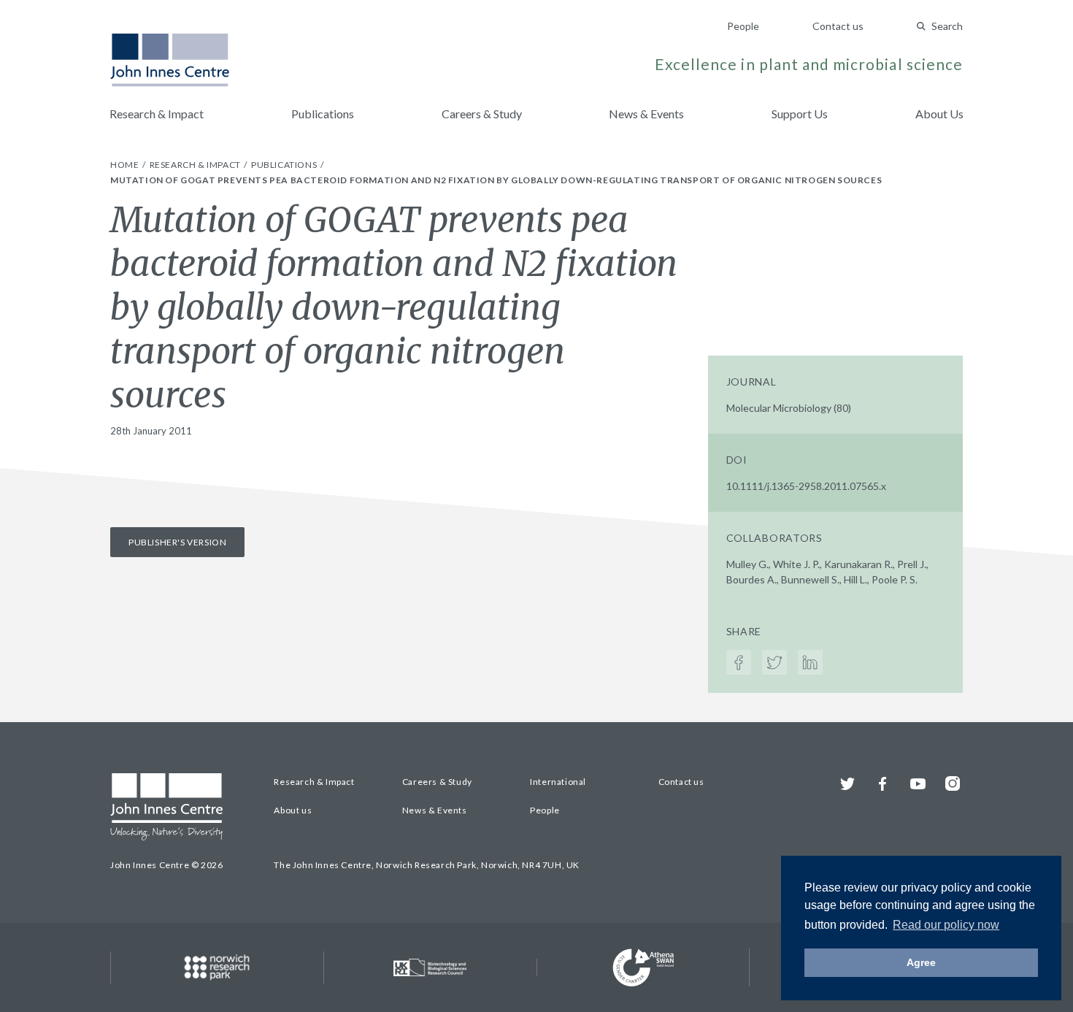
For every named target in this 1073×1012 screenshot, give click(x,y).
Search (947, 26)
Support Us (800, 113)
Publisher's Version (177, 542)
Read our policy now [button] (946, 925)
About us (293, 810)
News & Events (646, 113)
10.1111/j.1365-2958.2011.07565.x (806, 486)
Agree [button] (921, 962)
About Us (939, 113)
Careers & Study (482, 113)
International (558, 781)
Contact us (838, 26)
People (743, 26)
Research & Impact (156, 113)
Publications (322, 113)
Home (125, 164)
